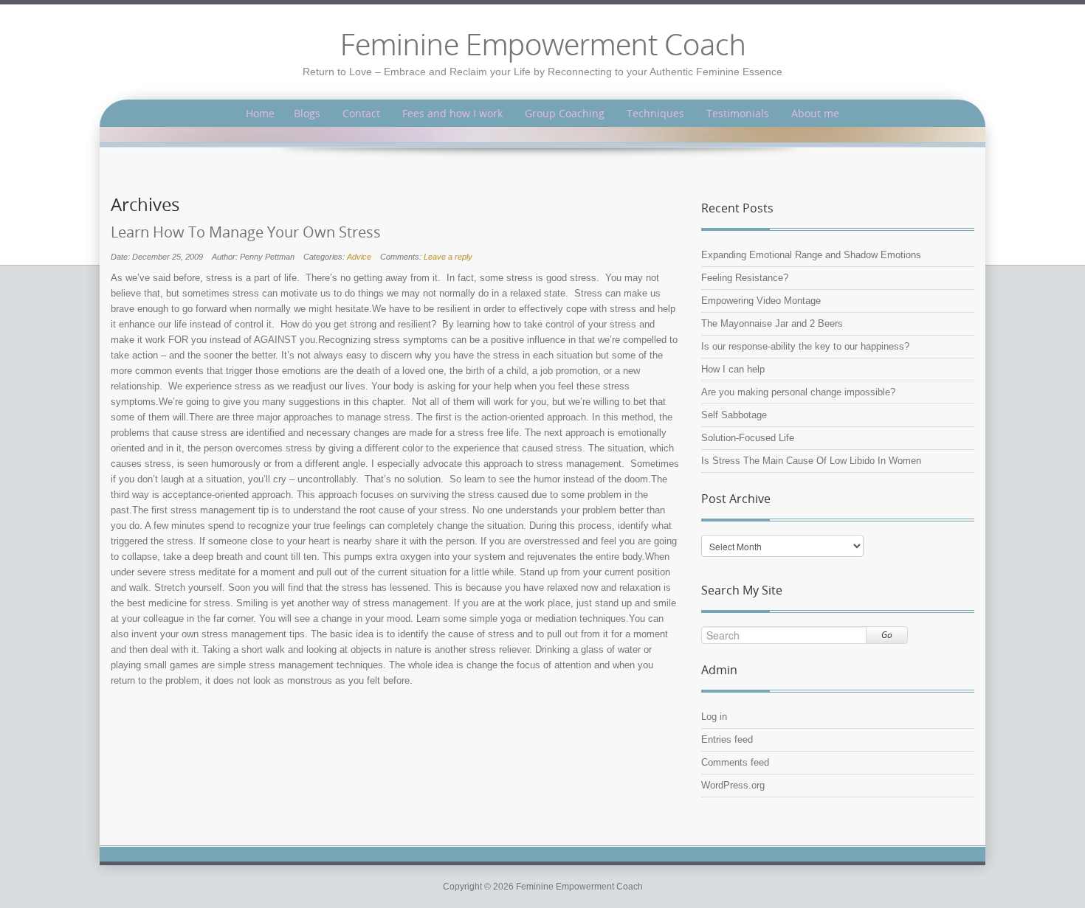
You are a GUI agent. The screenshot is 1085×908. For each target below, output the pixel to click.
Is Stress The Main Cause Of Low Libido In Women (811, 460)
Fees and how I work (452, 113)
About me (815, 113)
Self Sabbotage (734, 414)
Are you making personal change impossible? (798, 392)
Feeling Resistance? (744, 277)
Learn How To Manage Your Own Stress (246, 232)
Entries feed (727, 739)
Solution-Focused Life (747, 437)
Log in (714, 716)
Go (886, 634)
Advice (359, 256)
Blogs (307, 113)
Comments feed (735, 762)
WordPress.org (733, 785)
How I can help (733, 369)
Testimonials (737, 113)
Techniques (655, 113)
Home (260, 113)
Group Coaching (564, 113)
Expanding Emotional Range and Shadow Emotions (811, 254)
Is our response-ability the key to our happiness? (805, 346)
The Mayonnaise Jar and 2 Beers (772, 323)
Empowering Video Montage (761, 300)
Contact (361, 113)
